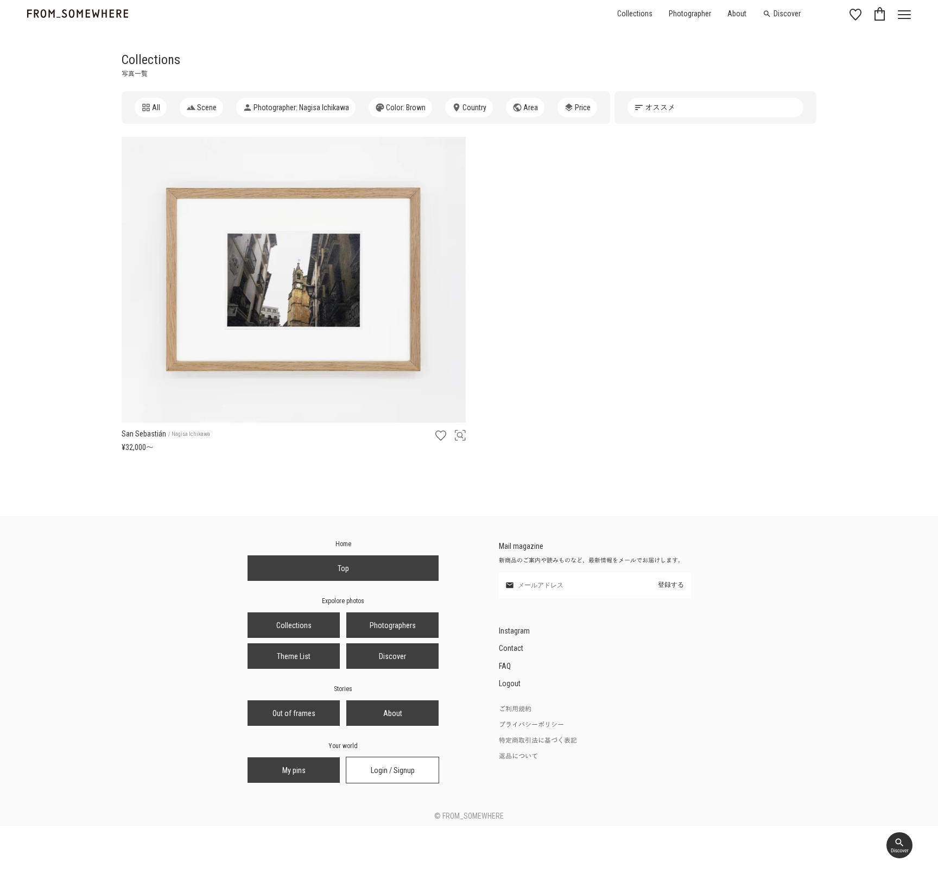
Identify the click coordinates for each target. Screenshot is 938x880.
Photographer (690, 13)
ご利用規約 (515, 709)
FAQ (505, 666)
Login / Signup (393, 770)
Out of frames (293, 713)
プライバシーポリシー (531, 725)
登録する (671, 584)
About (736, 13)
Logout (510, 683)
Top (343, 568)
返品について (518, 756)
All (156, 107)
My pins (294, 770)
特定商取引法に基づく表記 (538, 740)
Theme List (293, 656)
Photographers (393, 625)
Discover (787, 13)
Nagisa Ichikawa (191, 434)
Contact (511, 648)
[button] (201, 107)
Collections (634, 13)
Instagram (514, 630)
